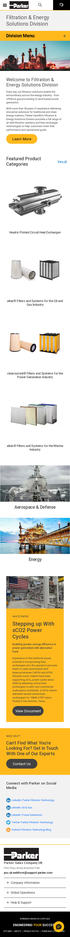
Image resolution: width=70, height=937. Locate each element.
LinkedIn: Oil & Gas (21, 807)
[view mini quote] (62, 5)
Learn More (21, 139)
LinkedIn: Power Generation (26, 814)
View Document (28, 711)
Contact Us (22, 764)
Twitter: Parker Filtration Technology (32, 822)
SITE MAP (8, 931)
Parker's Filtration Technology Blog (31, 829)
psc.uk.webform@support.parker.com (28, 872)
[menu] (5, 5)
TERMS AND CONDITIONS (53, 931)
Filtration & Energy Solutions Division (27, 20)
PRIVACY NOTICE (32, 931)
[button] (58, 926)
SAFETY (18, 931)
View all (62, 161)
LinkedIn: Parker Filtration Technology (33, 800)
